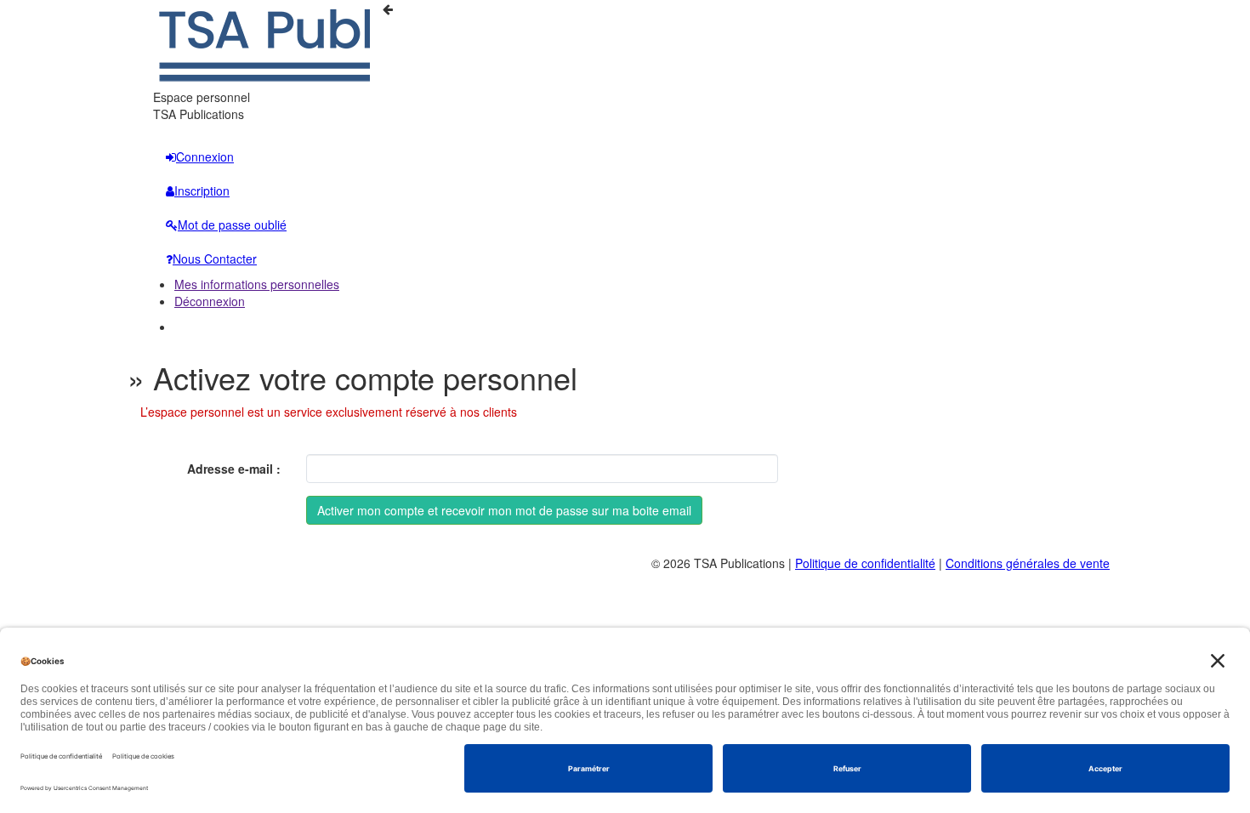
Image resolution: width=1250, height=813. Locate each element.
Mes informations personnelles (256, 284)
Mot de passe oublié (232, 224)
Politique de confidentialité (865, 562)
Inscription (202, 190)
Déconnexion (209, 301)
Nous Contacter (215, 258)
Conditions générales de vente (1028, 562)
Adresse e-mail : (234, 468)
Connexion (205, 156)
